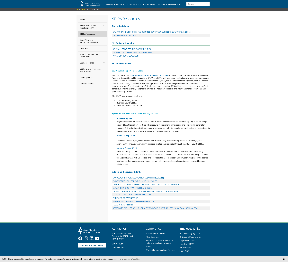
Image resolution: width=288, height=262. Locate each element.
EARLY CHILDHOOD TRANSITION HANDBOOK (132, 188)
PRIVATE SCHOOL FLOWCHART (126, 56)
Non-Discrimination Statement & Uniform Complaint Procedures (159, 241)
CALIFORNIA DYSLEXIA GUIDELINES (128, 35)
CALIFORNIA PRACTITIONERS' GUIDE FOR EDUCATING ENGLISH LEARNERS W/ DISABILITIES (152, 32)
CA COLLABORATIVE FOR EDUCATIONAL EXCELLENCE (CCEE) (138, 178)
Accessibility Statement (155, 233)
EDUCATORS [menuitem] (131, 4)
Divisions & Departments (190, 237)
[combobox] (198, 4)
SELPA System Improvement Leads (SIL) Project (149, 75)
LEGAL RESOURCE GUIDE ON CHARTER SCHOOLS (133, 194)
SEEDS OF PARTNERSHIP (123, 205)
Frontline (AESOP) (187, 244)
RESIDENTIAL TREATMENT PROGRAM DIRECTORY (134, 201)
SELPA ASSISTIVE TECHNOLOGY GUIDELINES (132, 49)
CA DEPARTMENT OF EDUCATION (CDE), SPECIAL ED (135, 181)
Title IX (149, 246)
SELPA (83, 10)
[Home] (77, 10)
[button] (207, 3)
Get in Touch (117, 244)
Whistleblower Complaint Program (160, 250)
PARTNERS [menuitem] (161, 4)
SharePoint (184, 251)
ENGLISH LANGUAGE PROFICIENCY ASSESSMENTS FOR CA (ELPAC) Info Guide (145, 191)
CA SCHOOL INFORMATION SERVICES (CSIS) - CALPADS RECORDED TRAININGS (146, 184)
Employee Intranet (187, 240)
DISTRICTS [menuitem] (120, 4)
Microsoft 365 (185, 247)
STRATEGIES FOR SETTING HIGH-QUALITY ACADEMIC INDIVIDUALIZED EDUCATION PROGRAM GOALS (156, 208)
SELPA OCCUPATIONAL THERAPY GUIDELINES (132, 52)
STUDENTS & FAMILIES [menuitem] (146, 4)
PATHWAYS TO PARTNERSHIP (125, 198)
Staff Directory (118, 247)
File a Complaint (152, 237)
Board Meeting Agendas (190, 233)
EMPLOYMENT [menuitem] (173, 4)
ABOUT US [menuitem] (109, 4)
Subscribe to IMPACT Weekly (92, 245)
